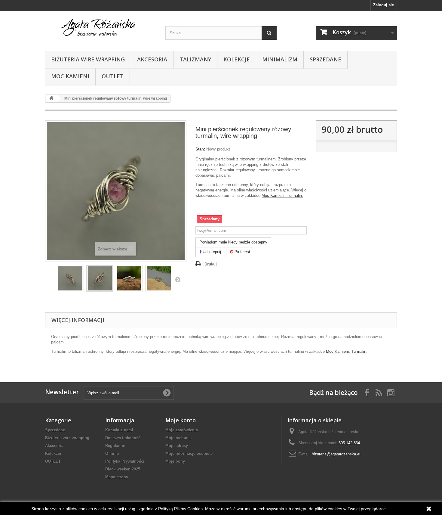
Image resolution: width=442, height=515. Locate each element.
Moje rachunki (178, 438)
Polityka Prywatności (124, 461)
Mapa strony (116, 477)
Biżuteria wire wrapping (88, 59)
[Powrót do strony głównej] (51, 98)
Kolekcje (236, 59)
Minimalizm (279, 59)
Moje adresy (176, 445)
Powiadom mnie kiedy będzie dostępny (233, 242)
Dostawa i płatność (122, 438)
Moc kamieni (70, 76)
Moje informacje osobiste (189, 453)
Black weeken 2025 (122, 469)
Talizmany (195, 59)
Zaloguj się (383, 5)
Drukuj (210, 264)
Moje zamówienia (181, 430)
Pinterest (241, 252)
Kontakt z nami (119, 430)
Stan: (200, 149)
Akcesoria (152, 59)
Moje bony (175, 461)
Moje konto (180, 420)
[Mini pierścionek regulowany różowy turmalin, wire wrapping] (70, 278)
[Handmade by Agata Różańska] (100, 29)
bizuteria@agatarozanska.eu (336, 454)
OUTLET (113, 76)
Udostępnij (211, 252)
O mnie (112, 453)
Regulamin (115, 445)
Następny (178, 279)
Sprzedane (325, 59)
